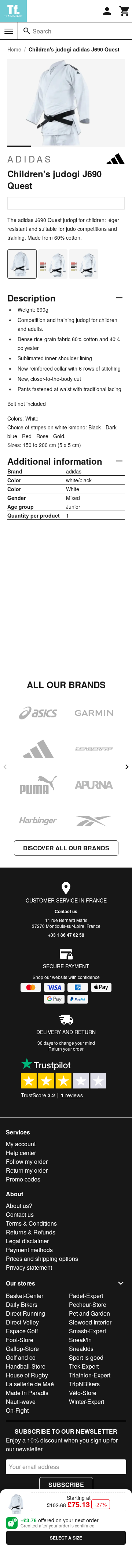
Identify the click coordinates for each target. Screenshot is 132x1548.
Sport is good (86, 1357)
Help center (21, 1152)
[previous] (5, 767)
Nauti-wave (21, 1401)
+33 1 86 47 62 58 (66, 935)
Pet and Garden (89, 1313)
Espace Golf (22, 1331)
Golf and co (21, 1357)
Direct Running (25, 1313)
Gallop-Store (22, 1348)
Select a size (66, 1537)
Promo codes (23, 1179)
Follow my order (27, 1161)
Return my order (27, 1170)
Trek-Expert (84, 1366)
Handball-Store (25, 1366)
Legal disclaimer (27, 1241)
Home (14, 49)
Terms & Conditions (31, 1223)
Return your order (66, 1048)
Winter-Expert (86, 1401)
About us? (19, 1205)
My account (21, 1144)
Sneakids (81, 1348)
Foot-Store (19, 1340)
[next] (127, 767)
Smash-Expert (87, 1331)
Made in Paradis (27, 1392)
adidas (30, 159)
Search (42, 31)
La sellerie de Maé (30, 1384)
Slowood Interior (90, 1322)
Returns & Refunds (30, 1232)
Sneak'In (80, 1340)
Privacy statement (29, 1267)
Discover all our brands (66, 848)
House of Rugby (27, 1375)
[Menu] (9, 31)
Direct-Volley (22, 1322)
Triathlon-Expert (89, 1375)
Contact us (66, 911)
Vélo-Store (82, 1392)
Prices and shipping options (42, 1258)
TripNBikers (84, 1384)
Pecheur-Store (87, 1304)
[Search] (26, 30)
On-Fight (17, 1410)
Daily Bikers (21, 1304)
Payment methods (29, 1249)
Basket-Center (24, 1295)
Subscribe (66, 1484)
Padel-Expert (86, 1295)
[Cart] (125, 11)
